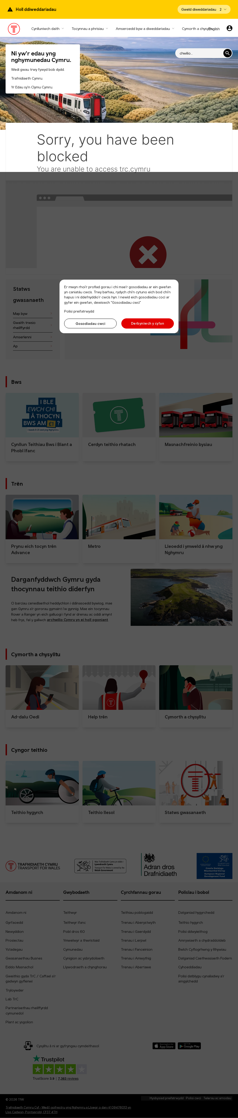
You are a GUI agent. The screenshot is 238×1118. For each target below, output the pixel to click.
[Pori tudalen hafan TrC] (14, 30)
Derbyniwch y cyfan (147, 323)
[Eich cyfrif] (229, 28)
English (214, 29)
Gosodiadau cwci (90, 323)
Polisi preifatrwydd (79, 311)
